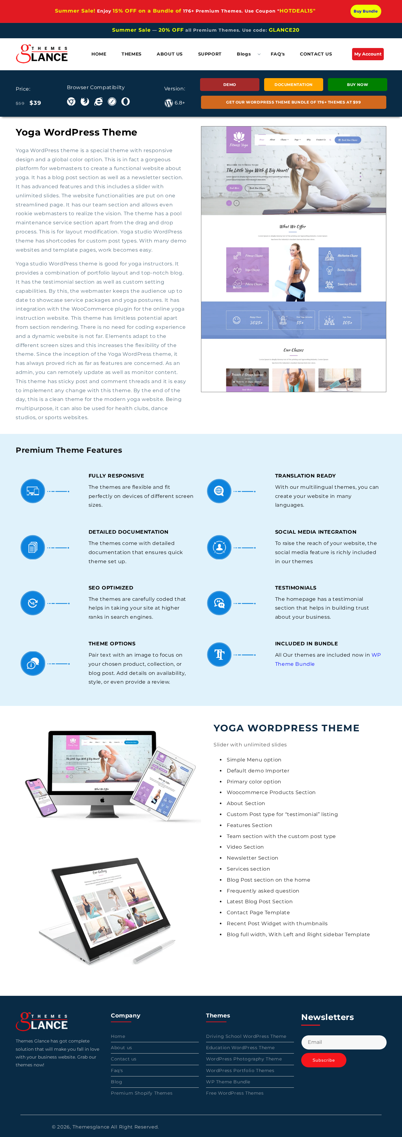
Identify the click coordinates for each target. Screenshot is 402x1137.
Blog (116, 1082)
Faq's (117, 1070)
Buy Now (357, 84)
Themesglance (91, 1127)
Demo (229, 84)
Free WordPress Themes (235, 1093)
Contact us (124, 1059)
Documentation (293, 84)
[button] (246, 53)
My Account (369, 55)
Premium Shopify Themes (141, 1093)
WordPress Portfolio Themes (240, 1070)
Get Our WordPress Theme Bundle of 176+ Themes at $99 (293, 102)
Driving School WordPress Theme (246, 1036)
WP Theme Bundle (228, 1082)
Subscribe (323, 1060)
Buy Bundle (366, 11)
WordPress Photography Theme (244, 1059)
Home (118, 1036)
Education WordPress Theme (240, 1048)
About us (121, 1048)
